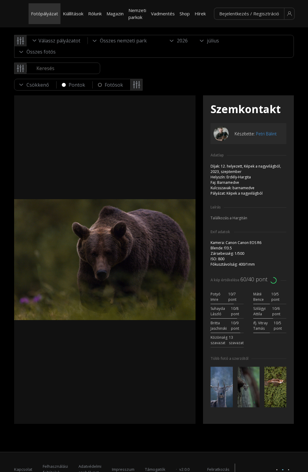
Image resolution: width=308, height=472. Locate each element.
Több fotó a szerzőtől (229, 358)
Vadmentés (163, 14)
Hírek (200, 14)
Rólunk (95, 14)
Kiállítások (73, 14)
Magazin (115, 14)
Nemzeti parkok (137, 13)
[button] (254, 14)
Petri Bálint (266, 134)
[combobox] (57, 40)
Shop (185, 14)
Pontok (77, 85)
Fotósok (114, 85)
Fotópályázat (44, 14)
